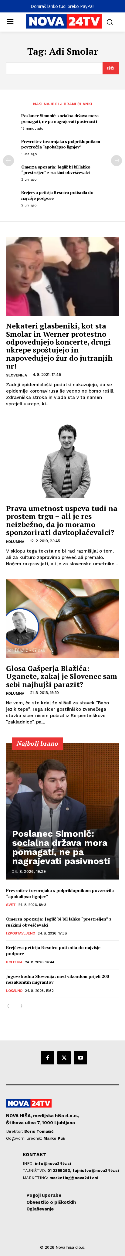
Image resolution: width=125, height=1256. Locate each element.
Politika (14, 962)
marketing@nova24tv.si (73, 1178)
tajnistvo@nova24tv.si (96, 1170)
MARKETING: (36, 1178)
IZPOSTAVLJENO (20, 933)
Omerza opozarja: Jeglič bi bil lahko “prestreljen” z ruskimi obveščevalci (55, 169)
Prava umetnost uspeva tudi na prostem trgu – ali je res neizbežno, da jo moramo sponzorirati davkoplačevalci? (61, 520)
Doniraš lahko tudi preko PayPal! (62, 6)
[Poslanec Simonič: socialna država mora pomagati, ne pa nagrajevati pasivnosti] (62, 811)
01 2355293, (60, 1170)
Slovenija (16, 375)
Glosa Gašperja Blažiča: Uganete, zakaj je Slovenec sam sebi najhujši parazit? (61, 676)
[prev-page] (8, 160)
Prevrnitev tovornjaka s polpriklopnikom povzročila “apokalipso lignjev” (60, 144)
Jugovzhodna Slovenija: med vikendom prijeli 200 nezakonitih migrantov (57, 979)
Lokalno (14, 991)
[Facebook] (47, 1057)
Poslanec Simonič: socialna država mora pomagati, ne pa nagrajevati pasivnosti (59, 118)
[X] (64, 1057)
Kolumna (15, 542)
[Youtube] (80, 1057)
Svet (10, 905)
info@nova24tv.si (53, 1163)
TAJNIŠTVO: (35, 1170)
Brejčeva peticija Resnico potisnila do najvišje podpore (57, 195)
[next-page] (116, 160)
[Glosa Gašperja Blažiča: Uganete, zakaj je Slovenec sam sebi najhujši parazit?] (62, 618)
